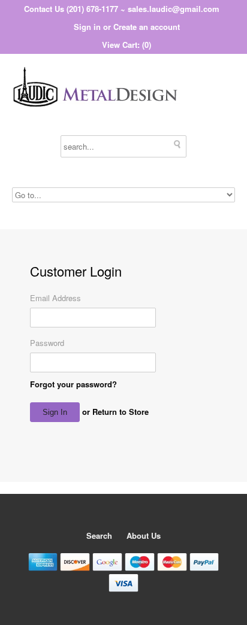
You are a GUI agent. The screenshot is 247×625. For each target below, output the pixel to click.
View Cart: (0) (126, 44)
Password (47, 342)
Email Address (55, 298)
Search (99, 535)
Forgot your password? (73, 384)
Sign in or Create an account (127, 26)
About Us (143, 535)
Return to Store (120, 411)
